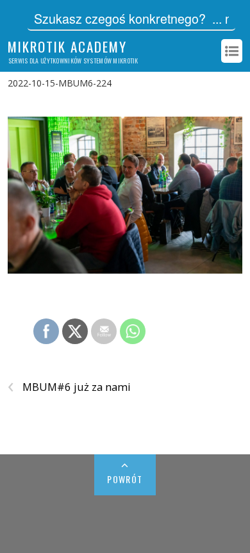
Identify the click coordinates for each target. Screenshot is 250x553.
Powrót (124, 479)
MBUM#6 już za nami (69, 387)
